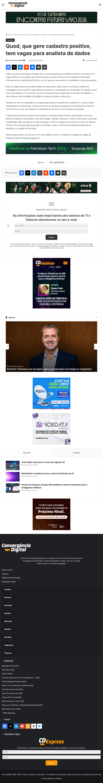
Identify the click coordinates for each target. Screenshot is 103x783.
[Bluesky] (39, 726)
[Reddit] (26, 67)
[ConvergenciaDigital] (18, 4)
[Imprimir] (44, 67)
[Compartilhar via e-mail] (38, 67)
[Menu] (3, 5)
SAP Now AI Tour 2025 (11, 709)
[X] (14, 67)
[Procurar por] (100, 5)
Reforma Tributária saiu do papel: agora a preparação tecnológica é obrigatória (49, 369)
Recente (27, 452)
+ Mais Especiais (8, 713)
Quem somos (7, 570)
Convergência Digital (15, 60)
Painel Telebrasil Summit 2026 (14, 682)
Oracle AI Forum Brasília (11, 697)
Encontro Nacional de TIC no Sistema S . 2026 (21, 678)
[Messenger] (32, 67)
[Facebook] (8, 67)
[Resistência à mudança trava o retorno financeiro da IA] (13, 476)
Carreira (16, 35)
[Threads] (33, 726)
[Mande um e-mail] (24, 60)
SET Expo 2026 (8, 670)
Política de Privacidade (11, 578)
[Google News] (57, 162)
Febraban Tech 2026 (10, 666)
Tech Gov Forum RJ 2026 (12, 693)
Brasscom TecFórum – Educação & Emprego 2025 (22, 705)
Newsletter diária (9, 582)
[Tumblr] (39, 172)
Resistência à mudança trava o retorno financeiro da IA (47, 473)
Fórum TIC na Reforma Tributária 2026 (17, 685)
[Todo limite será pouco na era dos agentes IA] (13, 465)
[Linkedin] (20, 67)
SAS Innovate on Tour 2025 (13, 701)
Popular (76, 452)
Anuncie (5, 574)
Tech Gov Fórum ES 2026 (12, 689)
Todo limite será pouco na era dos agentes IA (43, 462)
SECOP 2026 (7, 674)
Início (9, 35)
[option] (51, 346)
